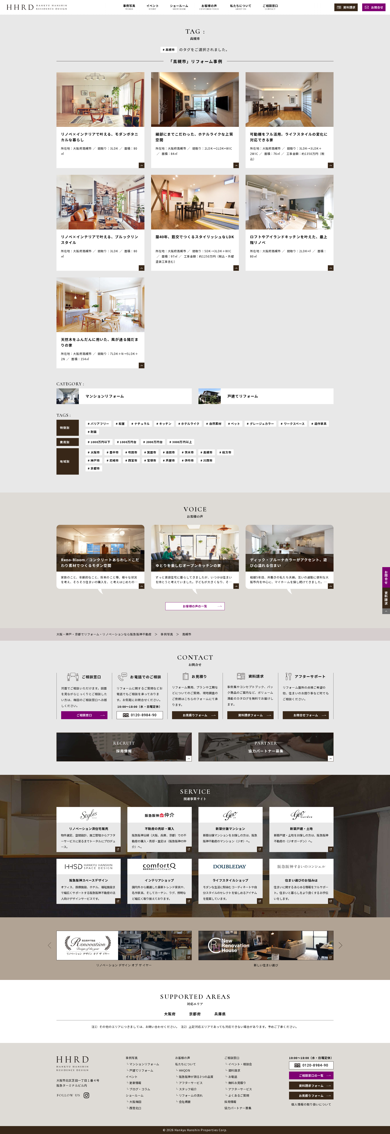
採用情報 (230, 1101)
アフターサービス (191, 1083)
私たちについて (185, 1064)
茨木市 (189, 452)
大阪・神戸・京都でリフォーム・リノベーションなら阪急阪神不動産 (104, 634)
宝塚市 (151, 460)
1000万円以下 (100, 442)
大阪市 (95, 452)
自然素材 (215, 423)
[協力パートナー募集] (266, 747)
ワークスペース (294, 423)
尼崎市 (114, 460)
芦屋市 (170, 460)
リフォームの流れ (191, 1095)
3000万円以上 (182, 442)
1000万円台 (128, 442)
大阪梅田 (135, 1101)
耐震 (94, 431)
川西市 (207, 460)
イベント (132, 1076)
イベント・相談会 (240, 1064)
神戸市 (95, 460)
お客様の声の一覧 (195, 606)
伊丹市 (189, 460)
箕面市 (151, 452)
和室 (122, 423)
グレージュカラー (262, 423)
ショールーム (135, 1095)
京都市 (95, 468)
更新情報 (135, 1083)
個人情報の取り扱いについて (311, 1104)
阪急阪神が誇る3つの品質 (196, 1076)
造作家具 (320, 423)
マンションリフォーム (144, 1064)
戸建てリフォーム (141, 1070)
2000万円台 (154, 442)
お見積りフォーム (195, 715)
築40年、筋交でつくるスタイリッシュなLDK (195, 236)
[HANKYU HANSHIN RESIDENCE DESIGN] (37, 7)
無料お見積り (237, 1083)
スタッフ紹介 (188, 1089)
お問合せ (377, 7)
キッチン (165, 423)
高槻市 (207, 452)
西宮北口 (135, 1108)
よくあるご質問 (238, 1095)
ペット (235, 423)
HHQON (184, 1070)
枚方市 (226, 452)
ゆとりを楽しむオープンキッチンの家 (188, 565)
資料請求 (349, 7)
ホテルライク (190, 423)
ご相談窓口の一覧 (311, 1075)
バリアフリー (100, 423)
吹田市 (132, 452)
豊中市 (114, 452)
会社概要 (185, 1101)
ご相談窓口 (84, 715)
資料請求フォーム (250, 715)
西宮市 (132, 460)
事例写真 (167, 634)
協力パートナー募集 (237, 1108)
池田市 (170, 452)
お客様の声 (182, 1058)
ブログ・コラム (139, 1089)
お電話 (232, 1076)
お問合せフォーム (306, 715)
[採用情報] (124, 747)
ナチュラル (142, 423)
